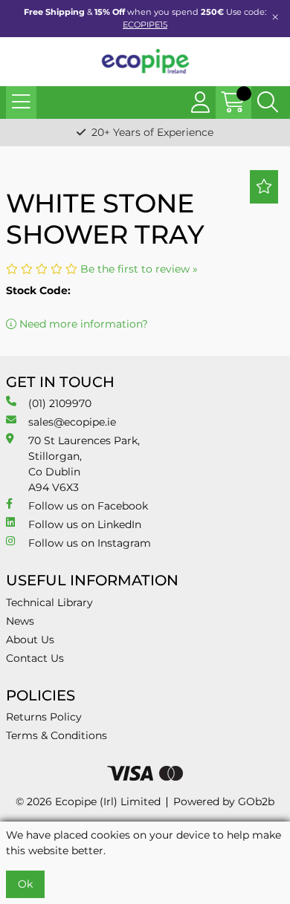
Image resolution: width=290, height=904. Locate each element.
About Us (30, 639)
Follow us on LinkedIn (84, 524)
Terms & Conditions (56, 735)
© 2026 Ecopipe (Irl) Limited (88, 801)
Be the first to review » (139, 269)
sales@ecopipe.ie (72, 422)
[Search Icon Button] (267, 102)
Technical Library (49, 602)
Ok (25, 884)
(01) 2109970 (59, 403)
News (20, 621)
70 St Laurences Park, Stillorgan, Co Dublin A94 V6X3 (84, 464)
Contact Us (35, 658)
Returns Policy (44, 716)
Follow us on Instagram (89, 543)
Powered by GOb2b (223, 801)
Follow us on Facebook (88, 506)
